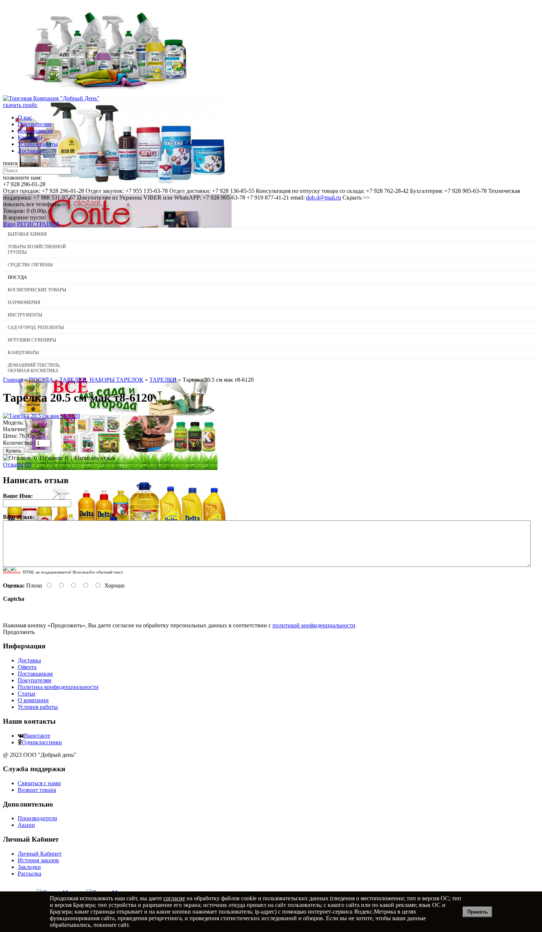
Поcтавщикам (35, 131)
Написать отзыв (95, 458)
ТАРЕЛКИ (163, 380)
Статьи (26, 693)
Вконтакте (37, 735)
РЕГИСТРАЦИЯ (38, 224)
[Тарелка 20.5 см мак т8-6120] (41, 416)
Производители (37, 818)
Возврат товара (37, 790)
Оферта (27, 667)
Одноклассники (42, 742)
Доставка (29, 151)
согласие (174, 898)
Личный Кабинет (40, 853)
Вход (9, 224)
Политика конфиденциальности (58, 687)
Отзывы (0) (17, 464)
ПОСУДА (41, 380)
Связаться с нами (39, 783)
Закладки (29, 867)
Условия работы (38, 144)
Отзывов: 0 (54, 458)
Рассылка (29, 873)
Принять (478, 912)
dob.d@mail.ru (323, 197)
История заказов (38, 860)
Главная (13, 380)
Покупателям (34, 124)
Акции (26, 825)
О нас (25, 117)
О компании (33, 700)
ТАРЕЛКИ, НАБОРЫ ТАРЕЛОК (101, 380)
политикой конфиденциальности (313, 625)
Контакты (30, 137)
